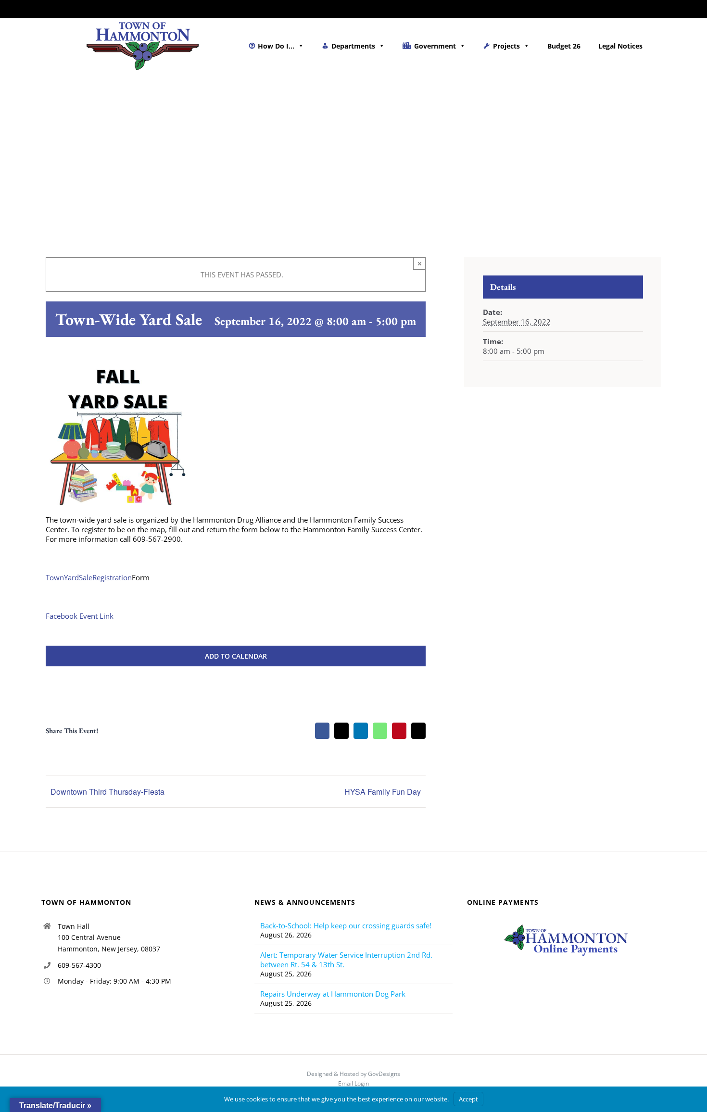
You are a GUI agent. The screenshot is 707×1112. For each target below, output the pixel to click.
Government (435, 45)
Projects (506, 45)
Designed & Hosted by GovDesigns (353, 1074)
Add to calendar (236, 656)
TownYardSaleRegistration (89, 577)
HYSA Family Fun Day (382, 791)
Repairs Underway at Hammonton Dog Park (332, 994)
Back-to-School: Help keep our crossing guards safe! (345, 925)
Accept (468, 1099)
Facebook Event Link (80, 616)
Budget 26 (564, 45)
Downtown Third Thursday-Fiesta (107, 791)
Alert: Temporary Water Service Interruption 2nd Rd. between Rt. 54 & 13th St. (346, 959)
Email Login (353, 1083)
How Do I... (276, 45)
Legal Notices (620, 45)
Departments (353, 45)
